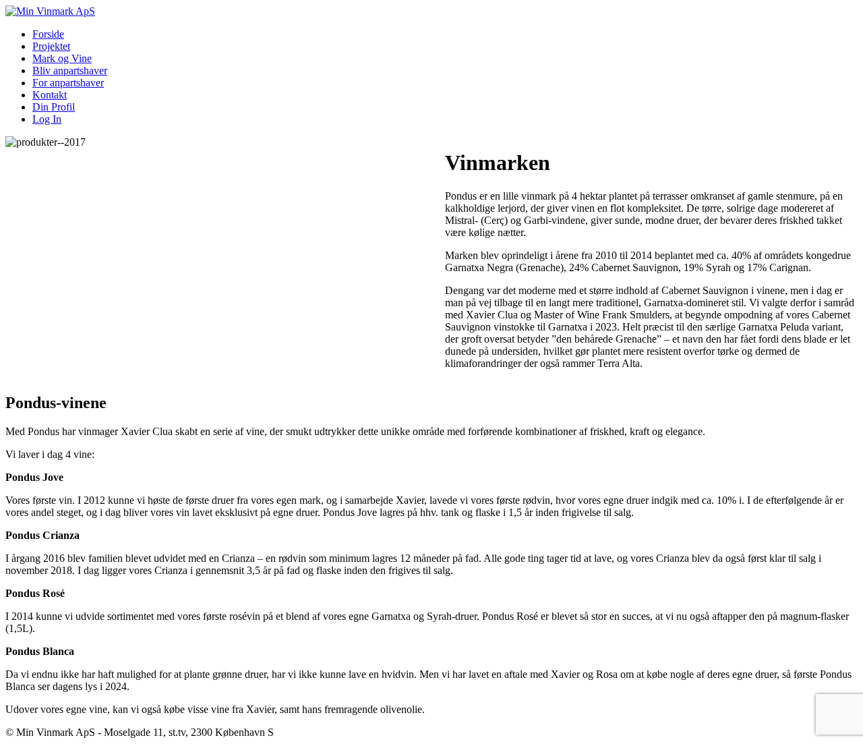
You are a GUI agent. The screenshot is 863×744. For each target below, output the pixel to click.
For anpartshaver (68, 82)
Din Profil (53, 107)
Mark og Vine (62, 58)
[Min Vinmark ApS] (50, 11)
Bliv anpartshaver (69, 70)
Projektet (51, 46)
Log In (46, 119)
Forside (48, 34)
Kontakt (49, 95)
